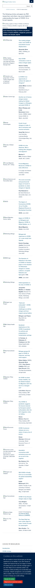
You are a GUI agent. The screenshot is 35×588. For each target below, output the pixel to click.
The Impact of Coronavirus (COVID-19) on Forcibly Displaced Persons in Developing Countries (25, 206)
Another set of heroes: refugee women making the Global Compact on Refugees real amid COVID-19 (25, 101)
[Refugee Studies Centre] (9, 1)
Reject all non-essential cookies (13, 582)
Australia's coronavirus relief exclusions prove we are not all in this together (25, 454)
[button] (31, 1)
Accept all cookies (9, 579)
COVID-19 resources (10, 9)
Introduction (6, 548)
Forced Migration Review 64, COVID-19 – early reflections (25, 165)
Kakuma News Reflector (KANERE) (24, 514)
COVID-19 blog (7, 551)
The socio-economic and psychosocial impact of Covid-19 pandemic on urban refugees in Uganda (25, 184)
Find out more (8, 585)
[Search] (31, 6)
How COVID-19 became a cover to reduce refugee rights (25, 61)
